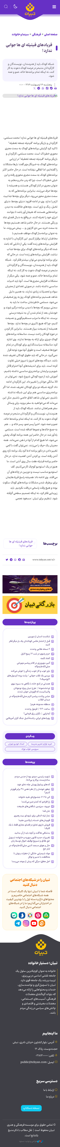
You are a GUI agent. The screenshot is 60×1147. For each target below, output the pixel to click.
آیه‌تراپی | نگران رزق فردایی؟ (37, 713)
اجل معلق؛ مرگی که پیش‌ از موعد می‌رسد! (31, 861)
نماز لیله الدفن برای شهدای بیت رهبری (32, 815)
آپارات (38, 915)
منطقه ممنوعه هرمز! (40, 704)
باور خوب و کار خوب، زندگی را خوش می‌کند (30, 671)
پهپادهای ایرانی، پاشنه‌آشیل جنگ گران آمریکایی (28, 718)
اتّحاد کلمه (45, 658)
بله (14, 915)
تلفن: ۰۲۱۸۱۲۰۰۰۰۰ (45, 1056)
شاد (46, 915)
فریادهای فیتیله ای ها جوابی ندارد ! (29, 48)
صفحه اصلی (51, 34)
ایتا (42, 923)
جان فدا (46, 811)
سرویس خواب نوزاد (30, 749)
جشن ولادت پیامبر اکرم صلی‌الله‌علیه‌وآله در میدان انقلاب (29, 697)
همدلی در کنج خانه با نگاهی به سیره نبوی (30, 684)
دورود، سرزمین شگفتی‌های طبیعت (33, 806)
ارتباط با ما (48, 1090)
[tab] (30, 622)
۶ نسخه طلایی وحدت (40, 649)
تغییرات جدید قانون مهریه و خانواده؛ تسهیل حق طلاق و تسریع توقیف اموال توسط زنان (29, 839)
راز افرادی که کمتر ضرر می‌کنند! (36, 802)
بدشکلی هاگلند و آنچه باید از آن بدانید (32, 833)
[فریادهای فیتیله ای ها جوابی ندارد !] (30, 96)
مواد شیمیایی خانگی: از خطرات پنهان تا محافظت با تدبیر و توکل (32, 855)
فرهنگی (36, 34)
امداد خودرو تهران (16, 744)
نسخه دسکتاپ (31, 1108)
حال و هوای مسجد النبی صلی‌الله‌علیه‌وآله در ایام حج (29, 847)
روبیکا (30, 915)
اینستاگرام (26, 923)
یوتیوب (34, 923)
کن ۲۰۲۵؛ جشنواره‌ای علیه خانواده (34, 797)
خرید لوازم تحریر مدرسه (41, 744)
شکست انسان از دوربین (39, 636)
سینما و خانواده (20, 34)
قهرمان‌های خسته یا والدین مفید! (34, 820)
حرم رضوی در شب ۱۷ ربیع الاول (35, 654)
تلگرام (18, 923)
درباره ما (50, 1097)
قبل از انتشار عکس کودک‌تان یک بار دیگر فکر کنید (29, 642)
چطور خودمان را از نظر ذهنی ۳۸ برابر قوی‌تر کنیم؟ (30, 790)
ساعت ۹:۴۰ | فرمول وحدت (37, 709)
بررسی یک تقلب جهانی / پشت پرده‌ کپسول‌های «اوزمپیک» (28, 677)
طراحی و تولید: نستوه (28, 1141)
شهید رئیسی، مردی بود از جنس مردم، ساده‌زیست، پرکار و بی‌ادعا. (32, 778)
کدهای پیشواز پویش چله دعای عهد (33, 784)
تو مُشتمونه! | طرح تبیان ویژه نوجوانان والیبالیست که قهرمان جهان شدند (32, 689)
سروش (22, 915)
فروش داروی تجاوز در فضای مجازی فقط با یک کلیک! (29, 826)
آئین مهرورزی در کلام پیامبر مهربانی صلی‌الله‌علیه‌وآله (33, 664)
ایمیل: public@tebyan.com (37, 1062)
